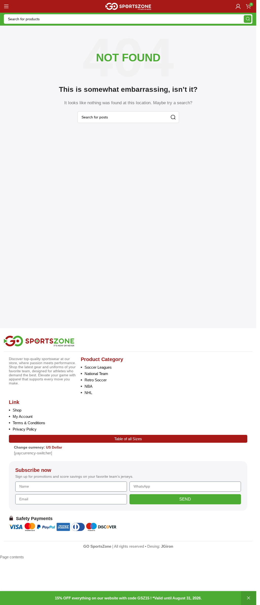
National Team (96, 373)
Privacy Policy (25, 429)
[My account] (238, 6)
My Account (22, 416)
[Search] (247, 19)
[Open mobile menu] (6, 6)
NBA (88, 386)
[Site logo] (128, 6)
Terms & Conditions (29, 423)
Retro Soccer (96, 380)
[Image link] (39, 341)
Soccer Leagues (98, 367)
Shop (17, 410)
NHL (88, 392)
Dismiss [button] (248, 598)
